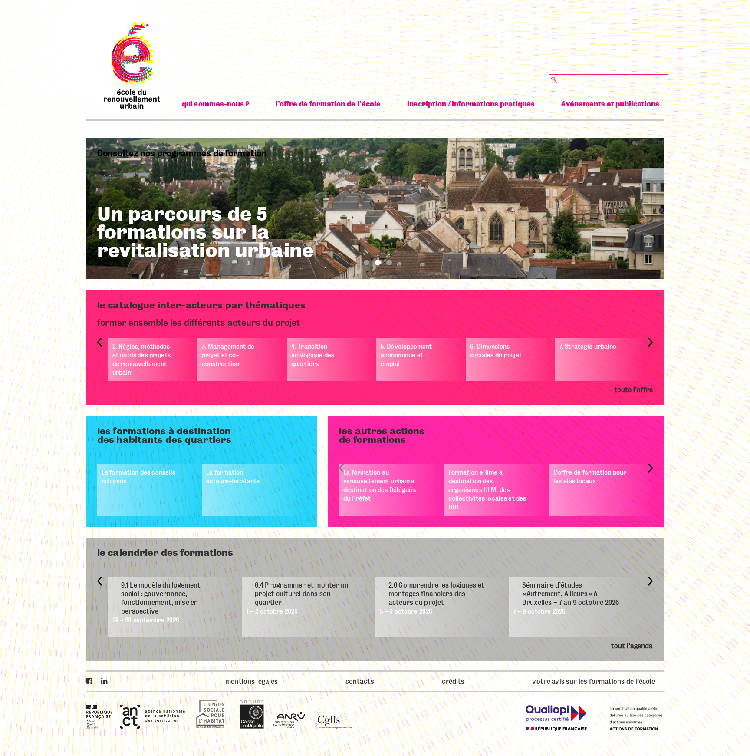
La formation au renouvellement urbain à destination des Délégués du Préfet (379, 485)
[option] (375, 208)
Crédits (453, 682)
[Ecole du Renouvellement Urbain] (132, 106)
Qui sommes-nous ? (215, 104)
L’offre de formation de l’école (328, 104)
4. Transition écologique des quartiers (312, 355)
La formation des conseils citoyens (138, 477)
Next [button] (650, 342)
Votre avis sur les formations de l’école (593, 682)
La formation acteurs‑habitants (233, 477)
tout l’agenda (632, 646)
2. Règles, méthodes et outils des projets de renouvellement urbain (141, 359)
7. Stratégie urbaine (587, 346)
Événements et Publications (610, 104)
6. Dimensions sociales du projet (496, 351)
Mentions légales (251, 682)
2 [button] (378, 262)
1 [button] (366, 262)
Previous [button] (99, 342)
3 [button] (389, 262)
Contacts (359, 682)
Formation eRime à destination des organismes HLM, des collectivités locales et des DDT (487, 490)
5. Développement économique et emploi (406, 355)
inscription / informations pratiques (471, 104)
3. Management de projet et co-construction (228, 355)
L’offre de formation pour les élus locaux (589, 477)
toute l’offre (633, 390)
